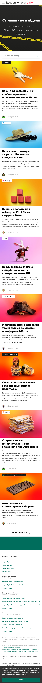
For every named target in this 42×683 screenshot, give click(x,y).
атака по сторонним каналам (15, 475)
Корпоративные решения (12, 613)
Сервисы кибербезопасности (12, 618)
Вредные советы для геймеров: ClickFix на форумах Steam (16, 212)
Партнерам (21, 656)
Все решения (6, 571)
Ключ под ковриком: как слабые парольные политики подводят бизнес (20, 94)
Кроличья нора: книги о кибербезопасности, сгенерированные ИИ (17, 270)
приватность (9, 296)
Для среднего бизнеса (10, 593)
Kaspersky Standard (8, 562)
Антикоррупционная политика (12, 649)
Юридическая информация (30, 651)
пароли (7, 62)
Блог (4, 658)
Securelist (4, 663)
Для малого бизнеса (10, 576)
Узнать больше (19, 533)
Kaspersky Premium (8, 568)
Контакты (5, 656)
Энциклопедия (35, 663)
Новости (35, 656)
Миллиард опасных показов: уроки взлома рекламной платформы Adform (21, 328)
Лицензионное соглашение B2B (12, 651)
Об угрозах (28, 656)
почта (7, 412)
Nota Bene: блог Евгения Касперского (19, 663)
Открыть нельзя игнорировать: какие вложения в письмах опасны (20, 443)
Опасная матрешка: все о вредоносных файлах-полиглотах (18, 385)
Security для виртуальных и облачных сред (16, 628)
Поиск (36, 56)
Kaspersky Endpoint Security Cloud (13, 585)
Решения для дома (9, 556)
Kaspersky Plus (7, 565)
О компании (12, 656)
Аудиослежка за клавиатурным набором (18, 505)
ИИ (6, 238)
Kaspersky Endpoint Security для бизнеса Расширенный (21, 605)
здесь (27, 675)
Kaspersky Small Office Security (12, 581)
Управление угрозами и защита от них (15, 621)
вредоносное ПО (11, 354)
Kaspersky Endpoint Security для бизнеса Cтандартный (21, 601)
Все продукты (7, 588)
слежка (7, 123)
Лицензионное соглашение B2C (31, 649)
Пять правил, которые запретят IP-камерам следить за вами (16, 154)
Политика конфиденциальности (12, 647)
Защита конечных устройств (12, 625)
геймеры (8, 181)
